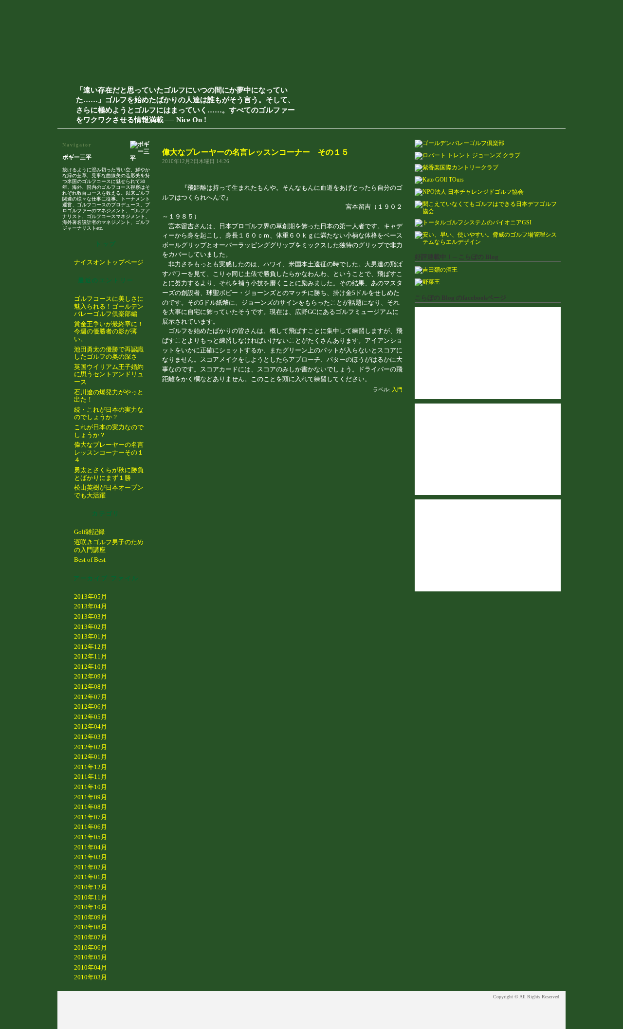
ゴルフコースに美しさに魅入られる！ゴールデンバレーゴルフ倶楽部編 (109, 306)
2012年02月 (90, 747)
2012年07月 (90, 696)
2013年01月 (90, 636)
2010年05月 (90, 957)
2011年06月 (90, 826)
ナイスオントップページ (109, 262)
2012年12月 (90, 646)
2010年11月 (90, 897)
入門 (397, 389)
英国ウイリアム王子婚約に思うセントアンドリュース (109, 374)
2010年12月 (90, 887)
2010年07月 (90, 937)
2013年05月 (90, 596)
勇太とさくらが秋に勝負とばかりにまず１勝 (109, 473)
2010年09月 (90, 917)
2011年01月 (90, 877)
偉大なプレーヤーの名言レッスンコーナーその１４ (109, 452)
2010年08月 (90, 927)
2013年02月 (90, 626)
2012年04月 (90, 726)
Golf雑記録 (89, 531)
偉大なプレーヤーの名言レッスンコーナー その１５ (255, 152)
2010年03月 (90, 977)
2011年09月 (90, 797)
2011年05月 (90, 837)
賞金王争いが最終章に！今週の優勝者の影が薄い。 (109, 331)
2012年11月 (90, 656)
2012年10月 (90, 666)
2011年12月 (90, 767)
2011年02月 (90, 867)
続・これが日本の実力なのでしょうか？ (109, 413)
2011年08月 (90, 806)
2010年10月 (90, 907)
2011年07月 (90, 817)
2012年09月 (90, 676)
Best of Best (90, 559)
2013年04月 (90, 606)
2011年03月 (90, 857)
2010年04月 (90, 967)
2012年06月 (90, 706)
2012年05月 (90, 716)
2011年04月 (90, 847)
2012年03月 (90, 736)
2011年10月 (90, 786)
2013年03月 (90, 616)
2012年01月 (90, 756)
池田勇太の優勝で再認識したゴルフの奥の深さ (109, 353)
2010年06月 (90, 947)
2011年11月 (90, 776)
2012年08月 (90, 686)
